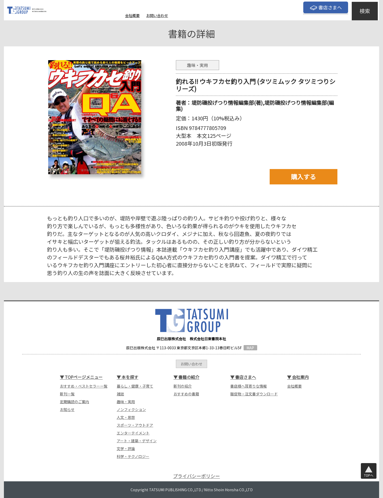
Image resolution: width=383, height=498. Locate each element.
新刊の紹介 (183, 386)
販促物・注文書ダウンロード (254, 393)
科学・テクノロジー (133, 456)
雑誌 (120, 393)
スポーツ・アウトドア (135, 425)
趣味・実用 (126, 401)
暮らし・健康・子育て (135, 386)
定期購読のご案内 (74, 401)
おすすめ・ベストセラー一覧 (83, 386)
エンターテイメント (133, 432)
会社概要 (132, 15)
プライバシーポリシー (196, 476)
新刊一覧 (67, 393)
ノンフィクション (131, 409)
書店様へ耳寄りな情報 (248, 386)
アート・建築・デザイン (137, 440)
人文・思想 (126, 417)
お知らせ (67, 409)
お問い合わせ (157, 15)
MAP (250, 347)
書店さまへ (330, 7)
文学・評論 (126, 448)
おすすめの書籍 (186, 393)
